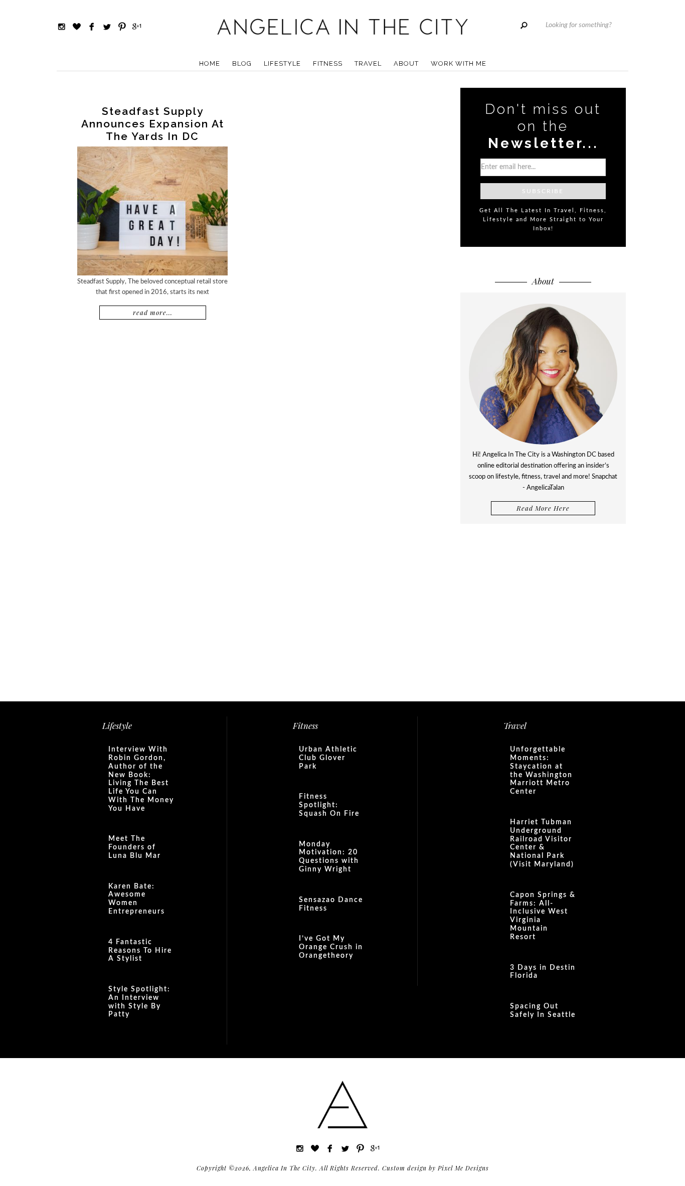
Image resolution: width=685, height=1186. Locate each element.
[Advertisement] (543, 611)
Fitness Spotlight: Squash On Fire (329, 805)
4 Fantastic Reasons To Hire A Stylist (140, 951)
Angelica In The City (342, 26)
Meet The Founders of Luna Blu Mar (134, 847)
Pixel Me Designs (463, 1168)
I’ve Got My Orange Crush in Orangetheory (331, 947)
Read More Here (543, 508)
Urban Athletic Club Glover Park (328, 758)
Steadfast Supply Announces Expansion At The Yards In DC (152, 123)
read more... (153, 312)
